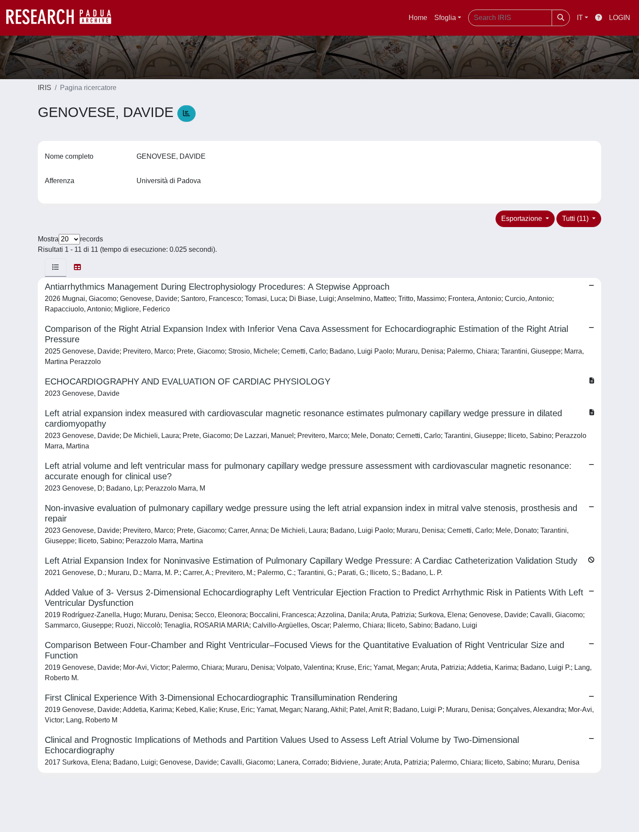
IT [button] (580, 17)
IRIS (44, 87)
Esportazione (522, 218)
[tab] (56, 267)
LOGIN (619, 17)
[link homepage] (63, 17)
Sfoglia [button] (445, 17)
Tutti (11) (576, 218)
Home (418, 17)
